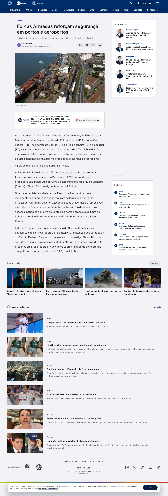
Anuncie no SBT (71, 461)
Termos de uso (83, 468)
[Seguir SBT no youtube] (151, 467)
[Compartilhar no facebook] (87, 45)
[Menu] (157, 3)
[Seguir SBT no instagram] (127, 467)
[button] (25, 285)
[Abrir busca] (130, 3)
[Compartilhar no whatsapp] (80, 45)
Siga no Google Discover (89, 120)
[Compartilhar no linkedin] (100, 45)
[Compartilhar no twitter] (93, 45)
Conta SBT (145, 3)
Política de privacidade (92, 461)
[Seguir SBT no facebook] (135, 467)
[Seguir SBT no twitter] (143, 467)
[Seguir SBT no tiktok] (158, 467)
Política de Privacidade (48, 489)
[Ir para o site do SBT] (39, 467)
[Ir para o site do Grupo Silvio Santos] (20, 467)
